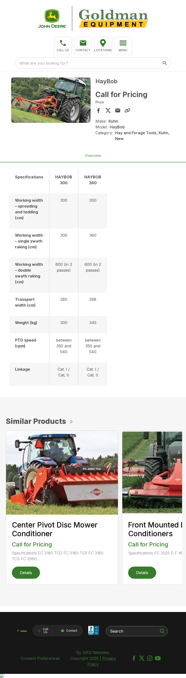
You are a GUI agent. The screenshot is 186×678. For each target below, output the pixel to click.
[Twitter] (142, 658)
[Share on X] (108, 110)
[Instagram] (150, 658)
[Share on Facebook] (98, 110)
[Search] (162, 630)
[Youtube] (158, 658)
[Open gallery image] (51, 100)
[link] (103, 46)
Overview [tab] (93, 155)
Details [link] (26, 572)
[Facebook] (134, 658)
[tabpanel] (51, 100)
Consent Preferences (40, 658)
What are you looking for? (43, 63)
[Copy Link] (127, 110)
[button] (63, 46)
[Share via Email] (118, 110)
